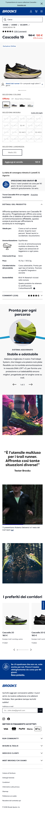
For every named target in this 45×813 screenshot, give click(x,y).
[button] (22, 64)
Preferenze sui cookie (9, 796)
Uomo (14, 25)
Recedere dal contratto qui (11, 800)
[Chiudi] (42, 4)
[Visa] (5, 729)
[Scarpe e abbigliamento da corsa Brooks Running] (9, 11)
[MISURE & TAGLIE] (22, 745)
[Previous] (14, 384)
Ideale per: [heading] (7, 228)
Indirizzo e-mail (7, 706)
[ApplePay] (37, 729)
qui (12, 530)
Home (5, 25)
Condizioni (6, 782)
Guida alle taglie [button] (37, 113)
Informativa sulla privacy (11, 787)
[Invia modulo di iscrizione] (40, 710)
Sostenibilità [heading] (7, 278)
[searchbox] (24, 19)
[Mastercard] (13, 729)
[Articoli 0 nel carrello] (36, 11)
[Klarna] (29, 729)
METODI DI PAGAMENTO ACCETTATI (19, 724)
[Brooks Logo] (22, 686)
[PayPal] (21, 729)
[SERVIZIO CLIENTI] (22, 753)
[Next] (31, 384)
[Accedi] (31, 11)
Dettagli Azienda (8, 778)
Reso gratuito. (18, 675)
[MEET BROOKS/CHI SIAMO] (22, 760)
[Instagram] (3, 719)
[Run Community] (22, 738)
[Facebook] (8, 719)
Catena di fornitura (8, 773)
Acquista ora (21, 5)
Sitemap (5, 791)
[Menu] (41, 11)
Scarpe (24, 25)
